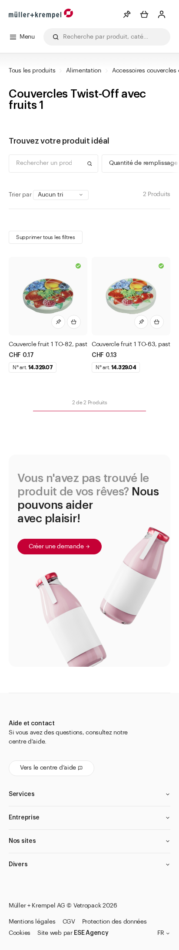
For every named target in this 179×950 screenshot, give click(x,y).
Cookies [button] (19, 933)
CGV (69, 922)
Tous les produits (32, 71)
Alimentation (83, 71)
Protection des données (114, 922)
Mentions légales (32, 922)
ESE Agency (91, 933)
